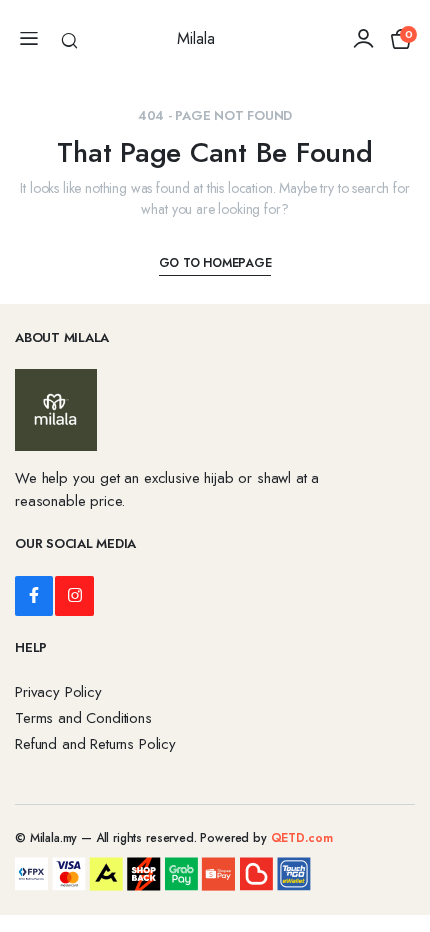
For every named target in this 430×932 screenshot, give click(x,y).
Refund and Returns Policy (95, 744)
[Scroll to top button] (398, 842)
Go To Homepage (215, 263)
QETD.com (302, 838)
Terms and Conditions (83, 718)
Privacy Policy (58, 692)
